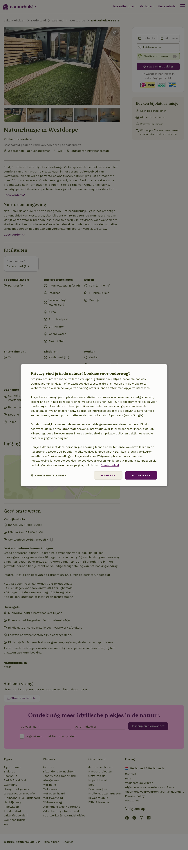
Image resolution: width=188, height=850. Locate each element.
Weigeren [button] (108, 475)
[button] (48, 475)
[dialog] (94, 425)
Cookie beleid (110, 465)
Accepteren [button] (141, 475)
